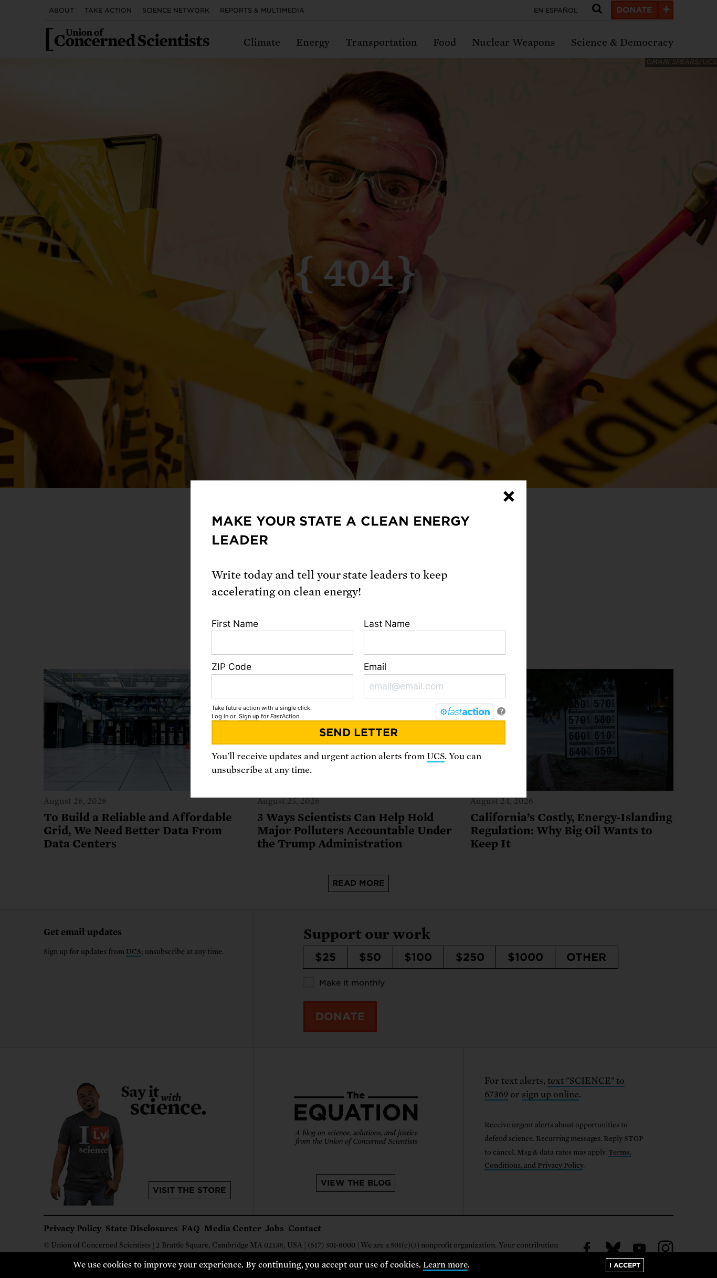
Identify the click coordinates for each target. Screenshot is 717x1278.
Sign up (249, 716)
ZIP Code (231, 666)
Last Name (387, 623)
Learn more (445, 1265)
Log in (220, 716)
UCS (436, 756)
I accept (624, 1265)
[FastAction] (464, 711)
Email (375, 666)
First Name (235, 623)
